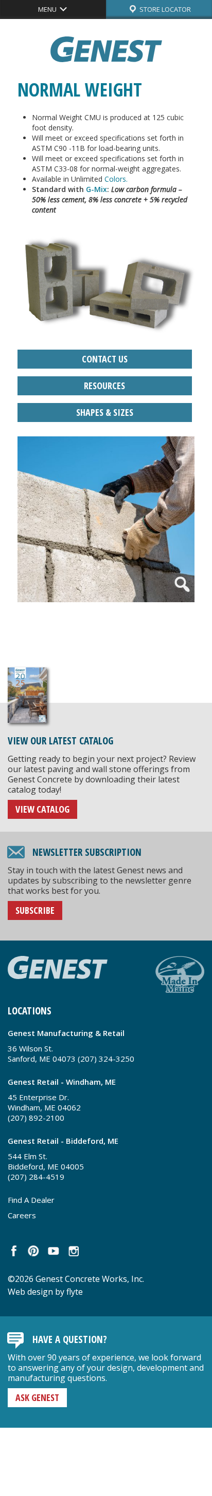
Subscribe (35, 910)
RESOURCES (104, 385)
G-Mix (96, 189)
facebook (14, 1250)
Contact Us (105, 359)
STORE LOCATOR (164, 9)
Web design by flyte (45, 1291)
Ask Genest (37, 1397)
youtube (53, 1250)
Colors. (116, 179)
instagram (72, 1250)
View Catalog (42, 809)
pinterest (33, 1250)
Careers (22, 1215)
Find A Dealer (31, 1200)
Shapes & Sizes (104, 412)
